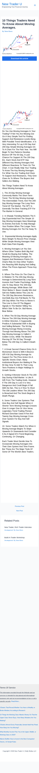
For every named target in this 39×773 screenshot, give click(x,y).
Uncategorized (8, 530)
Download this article (19, 58)
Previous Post (19, 506)
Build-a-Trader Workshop (14, 537)
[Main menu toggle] (35, 5)
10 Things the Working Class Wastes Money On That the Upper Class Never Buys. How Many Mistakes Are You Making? (18, 717)
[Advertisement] (19, 86)
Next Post (19, 511)
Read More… (15, 701)
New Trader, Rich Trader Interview (18, 527)
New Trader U (12, 4)
